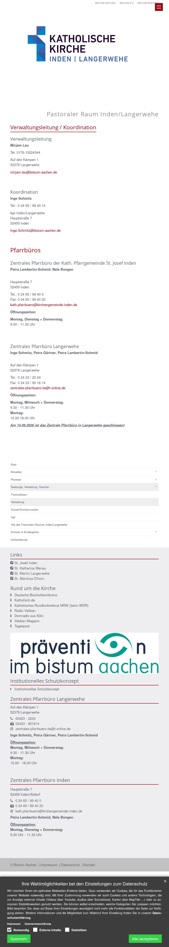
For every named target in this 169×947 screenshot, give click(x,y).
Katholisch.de (24, 600)
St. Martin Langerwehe (31, 573)
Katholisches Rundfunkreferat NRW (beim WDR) (51, 605)
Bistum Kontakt (148, 3)
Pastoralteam (19, 494)
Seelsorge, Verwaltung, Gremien (30, 487)
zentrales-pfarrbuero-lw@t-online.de (37, 387)
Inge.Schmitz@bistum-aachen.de (35, 230)
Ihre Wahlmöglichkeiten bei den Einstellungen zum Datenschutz (85, 883)
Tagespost (22, 625)
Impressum (49, 864)
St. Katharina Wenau (30, 568)
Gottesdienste (19, 540)
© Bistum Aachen (24, 864)
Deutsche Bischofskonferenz (35, 594)
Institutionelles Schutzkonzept (36, 688)
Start (13, 464)
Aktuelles (16, 472)
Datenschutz (71, 864)
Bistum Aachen (105, 3)
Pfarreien (16, 479)
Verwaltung (17, 502)
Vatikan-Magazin (27, 620)
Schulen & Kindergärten (25, 532)
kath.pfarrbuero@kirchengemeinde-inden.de (43, 304)
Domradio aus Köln (28, 615)
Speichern (19, 938)
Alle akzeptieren (145, 938)
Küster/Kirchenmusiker (24, 509)
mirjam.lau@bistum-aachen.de (33, 172)
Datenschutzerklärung (38, 924)
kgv (13, 517)
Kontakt (89, 864)
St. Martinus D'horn (29, 578)
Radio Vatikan (24, 610)
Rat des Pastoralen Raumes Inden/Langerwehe (39, 524)
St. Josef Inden (25, 562)
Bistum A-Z (127, 3)
